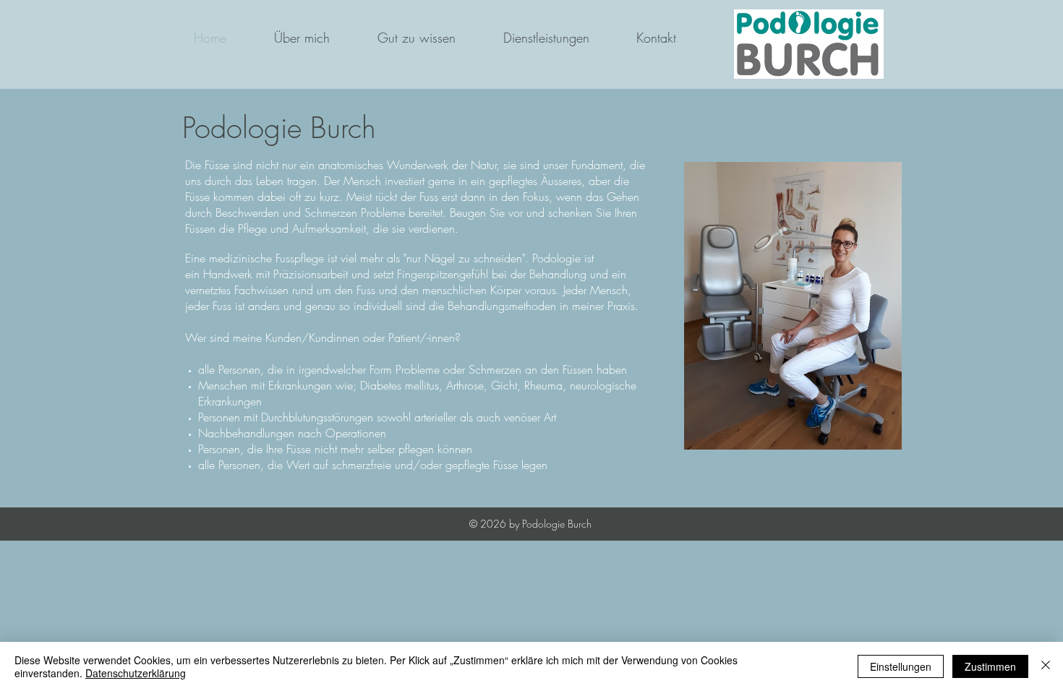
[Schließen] (1045, 666)
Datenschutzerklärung (135, 673)
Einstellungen (900, 666)
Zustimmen (990, 666)
